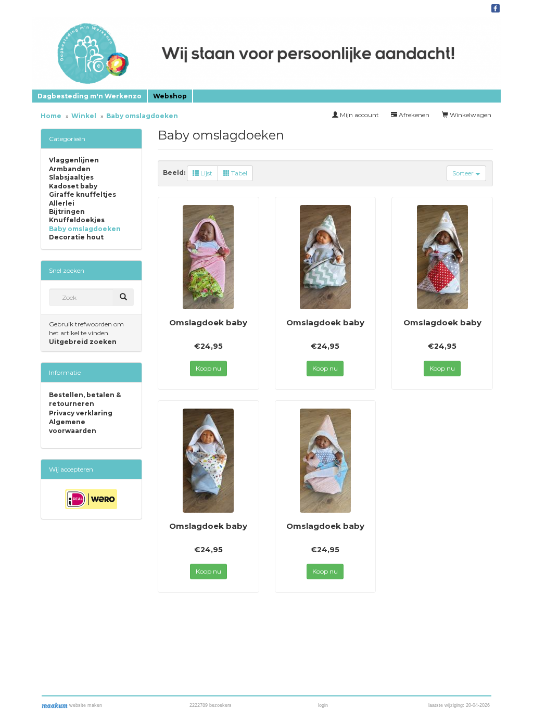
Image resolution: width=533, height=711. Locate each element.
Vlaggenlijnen (74, 160)
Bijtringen (67, 211)
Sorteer (463, 173)
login (323, 705)
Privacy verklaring (80, 413)
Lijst (205, 173)
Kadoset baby (73, 186)
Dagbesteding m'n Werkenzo (89, 96)
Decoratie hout (76, 237)
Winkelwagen (469, 115)
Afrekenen (413, 115)
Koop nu (208, 368)
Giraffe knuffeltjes (82, 194)
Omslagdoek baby (208, 322)
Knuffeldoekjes (77, 220)
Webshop (170, 96)
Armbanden (70, 169)
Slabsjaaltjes (71, 177)
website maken (85, 705)
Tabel (238, 173)
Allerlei (61, 203)
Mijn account (358, 115)
